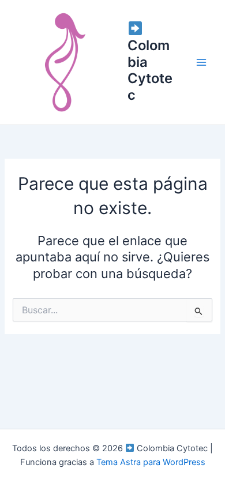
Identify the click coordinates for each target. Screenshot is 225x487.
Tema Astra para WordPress (150, 462)
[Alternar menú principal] (201, 62)
